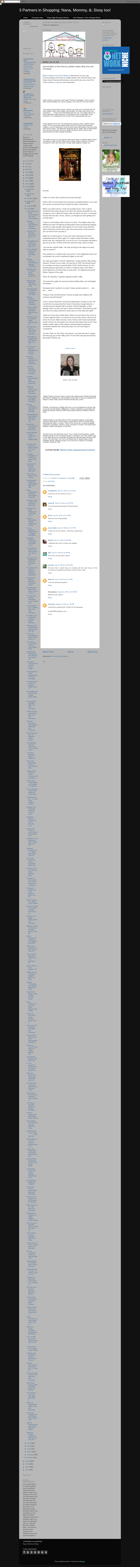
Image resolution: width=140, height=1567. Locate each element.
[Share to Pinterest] (89, 478)
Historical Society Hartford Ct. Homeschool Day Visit (32, 1436)
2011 (27, 1470)
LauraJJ (51, 565)
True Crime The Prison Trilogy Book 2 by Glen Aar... (32, 1245)
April (29, 1449)
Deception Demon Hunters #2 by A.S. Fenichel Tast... (31, 821)
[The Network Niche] (116, 73)
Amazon (73, 348)
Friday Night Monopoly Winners (58, 18)
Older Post (92, 652)
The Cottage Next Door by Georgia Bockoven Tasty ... (32, 1124)
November (30, 194)
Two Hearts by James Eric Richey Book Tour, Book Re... (32, 551)
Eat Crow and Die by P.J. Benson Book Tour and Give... (32, 447)
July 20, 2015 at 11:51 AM (67, 491)
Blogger (82, 1561)
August (29, 206)
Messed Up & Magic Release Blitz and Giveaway (32, 919)
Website (63, 450)
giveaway (51, 481)
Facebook (91, 450)
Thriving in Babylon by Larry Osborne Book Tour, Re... (31, 892)
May (29, 1446)
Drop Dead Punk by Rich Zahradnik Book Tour (32, 427)
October (30, 198)
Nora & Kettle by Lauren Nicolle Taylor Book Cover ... (32, 1340)
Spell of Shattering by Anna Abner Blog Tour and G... (32, 1426)
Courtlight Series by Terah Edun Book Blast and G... (31, 541)
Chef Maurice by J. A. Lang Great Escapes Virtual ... (32, 800)
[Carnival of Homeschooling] (111, 171)
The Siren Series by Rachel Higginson (31, 755)
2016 (27, 184)
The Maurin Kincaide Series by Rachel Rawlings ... (31, 1106)
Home (25, 18)
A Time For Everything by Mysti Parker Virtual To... (32, 636)
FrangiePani (52, 491)
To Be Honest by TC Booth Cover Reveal (32, 1348)
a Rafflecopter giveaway (51, 474)
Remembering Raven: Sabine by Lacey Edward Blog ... (32, 437)
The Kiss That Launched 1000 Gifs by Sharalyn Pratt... (32, 1086)
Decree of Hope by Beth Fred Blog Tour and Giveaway (32, 1376)
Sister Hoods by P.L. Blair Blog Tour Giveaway (32, 1207)
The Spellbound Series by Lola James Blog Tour (32, 243)
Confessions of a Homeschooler (30, 80)
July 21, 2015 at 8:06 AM (62, 540)
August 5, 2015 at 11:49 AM (67, 592)
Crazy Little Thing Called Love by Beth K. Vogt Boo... (32, 783)
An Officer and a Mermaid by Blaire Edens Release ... (32, 619)
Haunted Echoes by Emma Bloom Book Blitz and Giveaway (32, 725)
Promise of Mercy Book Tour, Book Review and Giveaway (32, 881)
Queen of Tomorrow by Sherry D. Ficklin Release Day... (32, 1049)
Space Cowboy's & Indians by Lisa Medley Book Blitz (32, 939)
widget (36, 26)
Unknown (51, 604)
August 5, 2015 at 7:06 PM (65, 604)
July (28, 209)
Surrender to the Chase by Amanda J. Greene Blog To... (32, 1096)
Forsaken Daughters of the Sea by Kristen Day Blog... (32, 457)
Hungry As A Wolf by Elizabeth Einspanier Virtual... (31, 581)
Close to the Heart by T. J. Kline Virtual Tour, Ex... (32, 948)
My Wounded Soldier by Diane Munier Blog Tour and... (32, 484)
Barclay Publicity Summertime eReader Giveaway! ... (32, 300)
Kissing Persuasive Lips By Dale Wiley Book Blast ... (32, 985)
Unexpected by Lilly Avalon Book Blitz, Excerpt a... (32, 399)
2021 (27, 169)
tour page (56, 82)
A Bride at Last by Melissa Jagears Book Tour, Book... (32, 975)
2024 (27, 164)
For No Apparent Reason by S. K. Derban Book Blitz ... (32, 531)
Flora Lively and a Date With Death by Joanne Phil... (32, 791)
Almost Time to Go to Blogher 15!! (32, 967)
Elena (50, 515)
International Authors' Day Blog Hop (32, 1058)
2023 (27, 166)
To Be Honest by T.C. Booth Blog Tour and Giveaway (32, 609)
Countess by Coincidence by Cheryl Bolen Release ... (32, 1300)
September (31, 201)
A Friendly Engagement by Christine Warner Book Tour (32, 1416)
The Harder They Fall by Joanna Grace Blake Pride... (32, 645)
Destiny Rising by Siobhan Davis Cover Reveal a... (32, 1263)
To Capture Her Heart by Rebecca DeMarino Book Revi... (32, 571)
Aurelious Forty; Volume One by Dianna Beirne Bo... (32, 502)
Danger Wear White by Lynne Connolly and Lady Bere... (32, 774)
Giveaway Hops (37, 18)
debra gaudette (107, 114)
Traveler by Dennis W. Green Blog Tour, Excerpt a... (32, 1281)
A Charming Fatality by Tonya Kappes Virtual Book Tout (32, 1173)
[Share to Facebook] (87, 478)
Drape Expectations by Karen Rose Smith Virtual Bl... (32, 493)
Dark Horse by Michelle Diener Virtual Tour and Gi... (32, 1226)
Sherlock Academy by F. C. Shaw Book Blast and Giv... (32, 852)
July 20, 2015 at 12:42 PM (62, 515)
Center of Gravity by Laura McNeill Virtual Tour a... (31, 1018)
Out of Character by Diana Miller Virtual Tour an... (32, 1320)
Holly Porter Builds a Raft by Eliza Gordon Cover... (32, 995)
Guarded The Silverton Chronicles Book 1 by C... (31, 234)
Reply (50, 496)
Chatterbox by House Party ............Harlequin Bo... (32, 1133)
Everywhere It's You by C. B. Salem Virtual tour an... (32, 1271)
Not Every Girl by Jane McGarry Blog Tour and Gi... (31, 1290)
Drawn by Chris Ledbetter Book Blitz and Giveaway (32, 1029)
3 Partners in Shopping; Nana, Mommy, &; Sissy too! (65, 10)
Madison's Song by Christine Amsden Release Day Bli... (32, 929)
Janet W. (51, 503)
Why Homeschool (28, 109)
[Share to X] (85, 478)
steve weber (52, 528)
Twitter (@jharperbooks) (76, 450)
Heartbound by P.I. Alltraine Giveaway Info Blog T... (32, 291)
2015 (27, 187)
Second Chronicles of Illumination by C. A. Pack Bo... (32, 1366)
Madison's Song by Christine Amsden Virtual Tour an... (32, 909)
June (29, 1443)
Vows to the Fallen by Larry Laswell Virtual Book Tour (32, 832)
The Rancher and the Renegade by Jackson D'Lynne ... (32, 350)
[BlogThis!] (82, 478)
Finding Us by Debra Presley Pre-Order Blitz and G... (32, 512)
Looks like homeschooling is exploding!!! (29, 114)
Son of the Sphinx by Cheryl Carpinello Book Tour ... (32, 862)
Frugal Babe (28, 123)
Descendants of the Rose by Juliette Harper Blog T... (32, 695)
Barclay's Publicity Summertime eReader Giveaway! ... (32, 360)
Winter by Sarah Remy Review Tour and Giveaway (32, 1406)
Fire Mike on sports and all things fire (29, 95)
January (30, 1457)
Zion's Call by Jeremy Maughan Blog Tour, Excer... (31, 1236)
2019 (27, 175)
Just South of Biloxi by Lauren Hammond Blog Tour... (31, 467)
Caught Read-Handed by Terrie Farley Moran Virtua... (32, 1162)
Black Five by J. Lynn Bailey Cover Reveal (32, 901)
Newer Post (48, 652)
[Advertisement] (59, 676)
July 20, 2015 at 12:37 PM (64, 503)
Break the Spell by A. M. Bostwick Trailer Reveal (32, 736)
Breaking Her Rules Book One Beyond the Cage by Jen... (32, 655)
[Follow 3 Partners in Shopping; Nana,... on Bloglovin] (111, 125)
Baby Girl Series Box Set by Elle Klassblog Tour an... (31, 1076)
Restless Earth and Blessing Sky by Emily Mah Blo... (32, 628)
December (30, 189)
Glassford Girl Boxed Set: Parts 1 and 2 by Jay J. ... (32, 590)
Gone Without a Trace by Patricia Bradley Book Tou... (32, 1142)
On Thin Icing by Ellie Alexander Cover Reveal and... (32, 599)
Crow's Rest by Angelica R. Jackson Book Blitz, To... (32, 252)
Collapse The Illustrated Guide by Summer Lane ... (31, 810)
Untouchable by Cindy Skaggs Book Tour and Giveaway (32, 675)
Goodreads (67, 348)
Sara (49, 552)
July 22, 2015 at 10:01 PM (64, 565)
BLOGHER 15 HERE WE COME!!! (31, 1182)
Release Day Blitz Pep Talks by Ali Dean (31, 283)
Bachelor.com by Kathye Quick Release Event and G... (31, 273)
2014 (27, 1461)
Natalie (50, 540)
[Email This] (80, 478)
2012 (27, 1467)
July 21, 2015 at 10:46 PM (61, 552)
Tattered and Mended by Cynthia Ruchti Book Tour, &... (32, 1356)
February (30, 1455)
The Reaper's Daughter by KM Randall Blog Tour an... (32, 340)
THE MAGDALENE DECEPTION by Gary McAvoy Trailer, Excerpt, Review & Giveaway (30, 67)
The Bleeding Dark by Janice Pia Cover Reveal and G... (32, 746)
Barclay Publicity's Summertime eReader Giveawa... (32, 408)
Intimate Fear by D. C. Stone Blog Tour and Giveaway (31, 330)
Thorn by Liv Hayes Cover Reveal (32, 475)
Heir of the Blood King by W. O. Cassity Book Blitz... (32, 764)
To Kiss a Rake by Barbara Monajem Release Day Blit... (32, 310)
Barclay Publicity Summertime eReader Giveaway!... (32, 224)
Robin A (51, 579)
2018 (27, 178)
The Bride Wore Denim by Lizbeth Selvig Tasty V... (32, 685)
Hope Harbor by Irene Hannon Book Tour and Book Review (32, 215)
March (29, 1452)
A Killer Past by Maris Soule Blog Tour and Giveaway (32, 714)
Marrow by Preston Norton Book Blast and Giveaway (32, 1190)
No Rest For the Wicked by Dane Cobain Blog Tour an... (32, 842)
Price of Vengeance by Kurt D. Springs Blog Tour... (32, 1254)
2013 (27, 1464)
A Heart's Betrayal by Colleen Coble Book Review (31, 521)
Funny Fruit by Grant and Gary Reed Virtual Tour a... (32, 1310)
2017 (27, 181)
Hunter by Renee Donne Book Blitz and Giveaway (32, 390)
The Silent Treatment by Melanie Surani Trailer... (32, 665)
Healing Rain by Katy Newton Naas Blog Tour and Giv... (32, 418)
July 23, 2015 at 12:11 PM (64, 579)
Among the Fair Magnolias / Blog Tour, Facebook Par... (32, 561)
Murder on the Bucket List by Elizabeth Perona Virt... (32, 1199)
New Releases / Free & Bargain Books (87, 18)
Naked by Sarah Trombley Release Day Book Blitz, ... (32, 1330)
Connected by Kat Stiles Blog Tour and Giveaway (31, 705)
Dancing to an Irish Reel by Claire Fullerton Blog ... (32, 872)
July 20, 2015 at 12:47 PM (67, 528)
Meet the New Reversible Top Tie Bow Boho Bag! (29, 84)
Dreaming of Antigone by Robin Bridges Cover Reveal (32, 1216)
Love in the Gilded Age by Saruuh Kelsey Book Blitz (32, 1152)
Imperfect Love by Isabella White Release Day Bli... (32, 320)
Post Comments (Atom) (60, 656)
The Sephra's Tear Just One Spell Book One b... (31, 1396)
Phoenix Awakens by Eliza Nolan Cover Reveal (32, 1115)
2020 (27, 172)
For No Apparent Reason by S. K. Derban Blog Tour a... (32, 1066)
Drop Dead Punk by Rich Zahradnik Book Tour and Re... (32, 1386)
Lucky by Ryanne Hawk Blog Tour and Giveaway (31, 370)
